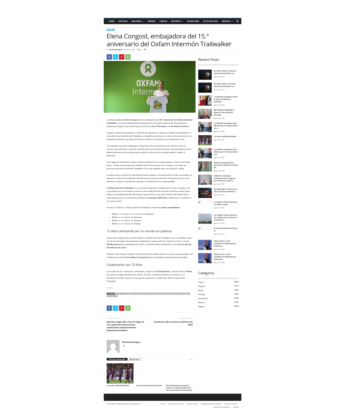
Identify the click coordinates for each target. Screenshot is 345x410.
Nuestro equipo (192, 404)
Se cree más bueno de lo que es (149, 385)
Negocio (226, 21)
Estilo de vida (210, 21)
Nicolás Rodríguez (116, 50)
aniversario (129, 294)
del (145, 294)
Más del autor (134, 359)
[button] (237, 21)
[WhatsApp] (128, 57)
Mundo (151, 21)
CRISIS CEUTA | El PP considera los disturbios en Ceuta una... (225, 243)
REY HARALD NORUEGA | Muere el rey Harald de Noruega (224, 112)
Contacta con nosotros (176, 404)
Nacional (137, 21)
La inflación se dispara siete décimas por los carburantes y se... (225, 125)
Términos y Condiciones (221, 407)
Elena (150, 294)
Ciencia (163, 21)
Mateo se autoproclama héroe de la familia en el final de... (226, 165)
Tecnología (193, 21)
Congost (138, 294)
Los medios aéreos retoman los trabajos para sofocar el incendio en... (225, 217)
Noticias (122, 21)
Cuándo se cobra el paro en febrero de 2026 (173, 323)
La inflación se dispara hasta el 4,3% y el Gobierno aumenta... (226, 99)
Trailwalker (112, 296)
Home (111, 21)
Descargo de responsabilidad (211, 404)
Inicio (108, 27)
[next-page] (191, 359)
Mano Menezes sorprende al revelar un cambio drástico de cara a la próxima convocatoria (179, 387)
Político (201, 282)
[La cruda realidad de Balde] (120, 373)
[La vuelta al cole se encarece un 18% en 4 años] (205, 206)
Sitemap (236, 407)
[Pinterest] (121, 57)
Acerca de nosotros (230, 404)
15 (117, 294)
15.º (121, 294)
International (203, 298)
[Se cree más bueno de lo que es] (149, 373)
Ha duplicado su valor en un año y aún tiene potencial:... (225, 190)
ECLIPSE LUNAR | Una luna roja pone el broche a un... (225, 72)
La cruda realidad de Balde (118, 385)
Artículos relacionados (117, 359)
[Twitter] (115, 57)
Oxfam (179, 294)
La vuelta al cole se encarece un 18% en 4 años (225, 203)
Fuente (110, 288)
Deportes (176, 21)
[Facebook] (109, 57)
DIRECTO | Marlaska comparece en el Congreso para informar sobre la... (224, 178)
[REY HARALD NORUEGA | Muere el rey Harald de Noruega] (205, 114)
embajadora (158, 294)
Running (186, 294)
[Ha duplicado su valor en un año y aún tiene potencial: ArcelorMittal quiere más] (205, 193)
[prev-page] (188, 359)
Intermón (168, 294)
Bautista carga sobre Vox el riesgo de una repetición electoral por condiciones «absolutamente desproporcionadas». (125, 326)
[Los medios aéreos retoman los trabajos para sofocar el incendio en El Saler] (205, 219)
